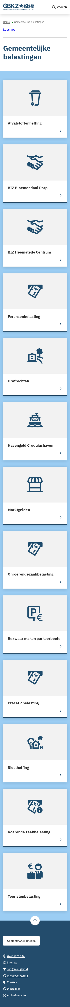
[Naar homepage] (25, 7)
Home (6, 22)
